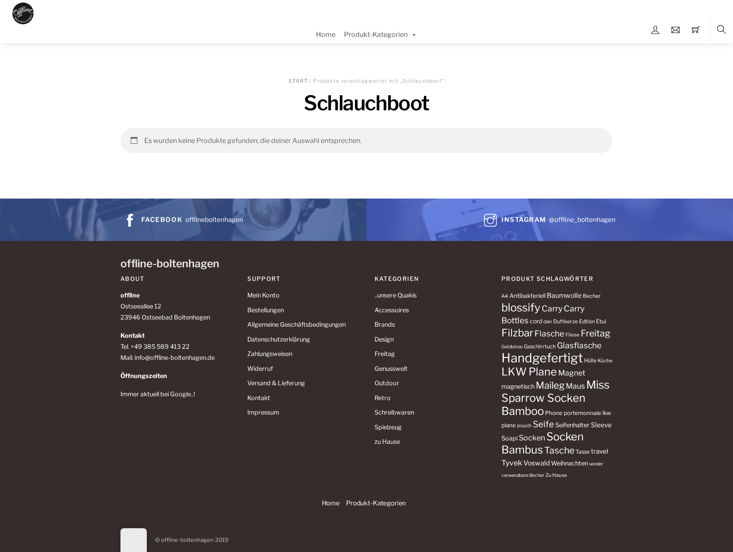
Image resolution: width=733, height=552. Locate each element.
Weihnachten (569, 463)
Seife (543, 424)
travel (599, 451)
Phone (553, 412)
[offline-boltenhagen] (23, 12)
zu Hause (387, 442)
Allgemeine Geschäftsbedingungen (296, 324)
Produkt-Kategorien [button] (376, 503)
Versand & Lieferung (276, 383)
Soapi (509, 438)
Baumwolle (564, 295)
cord (536, 321)
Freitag (385, 354)
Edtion (587, 321)
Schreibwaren (394, 412)
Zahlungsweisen (269, 354)
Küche (605, 361)
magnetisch (517, 386)
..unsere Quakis (396, 295)
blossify (520, 307)
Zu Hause (556, 475)
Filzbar (517, 333)
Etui (601, 321)
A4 (504, 296)
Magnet (571, 372)
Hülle (590, 360)
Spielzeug (388, 427)
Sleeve (601, 425)
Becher (592, 296)
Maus (575, 385)
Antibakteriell (527, 295)
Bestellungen (265, 310)
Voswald (536, 463)
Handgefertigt (542, 357)
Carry (552, 308)
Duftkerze (565, 321)
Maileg (550, 385)
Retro (383, 398)
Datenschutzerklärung (278, 339)
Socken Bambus (542, 443)
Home (326, 35)
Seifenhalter (572, 425)
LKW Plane (529, 371)
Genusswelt (391, 369)
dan (547, 322)
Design (384, 339)
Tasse (583, 451)
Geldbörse (512, 347)
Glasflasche (579, 345)
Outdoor (387, 383)
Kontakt (258, 398)
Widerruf (260, 369)
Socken (532, 437)
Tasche (559, 450)
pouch (524, 426)
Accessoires (392, 310)
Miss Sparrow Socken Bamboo (555, 398)
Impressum (263, 412)
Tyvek (511, 462)
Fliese (572, 335)
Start (298, 81)
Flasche (549, 333)
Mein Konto (263, 295)
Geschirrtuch (540, 346)
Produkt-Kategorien (376, 35)
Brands (385, 324)
